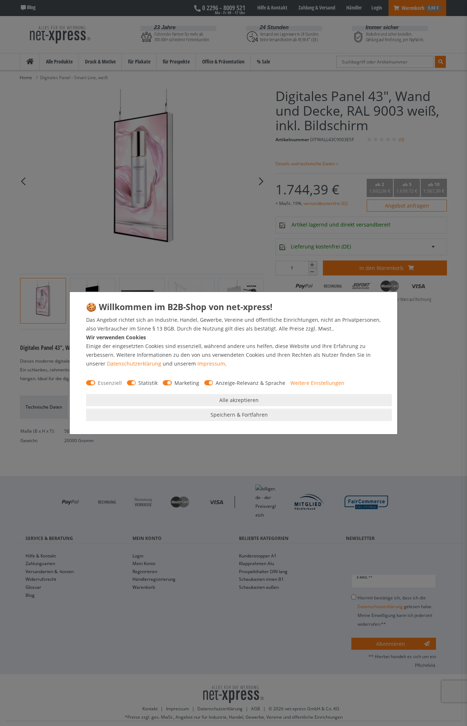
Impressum (211, 363)
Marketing (186, 382)
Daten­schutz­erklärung (134, 363)
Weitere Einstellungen (317, 382)
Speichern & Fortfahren (239, 414)
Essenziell (110, 382)
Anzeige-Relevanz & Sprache (250, 382)
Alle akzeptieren (239, 400)
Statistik (148, 382)
